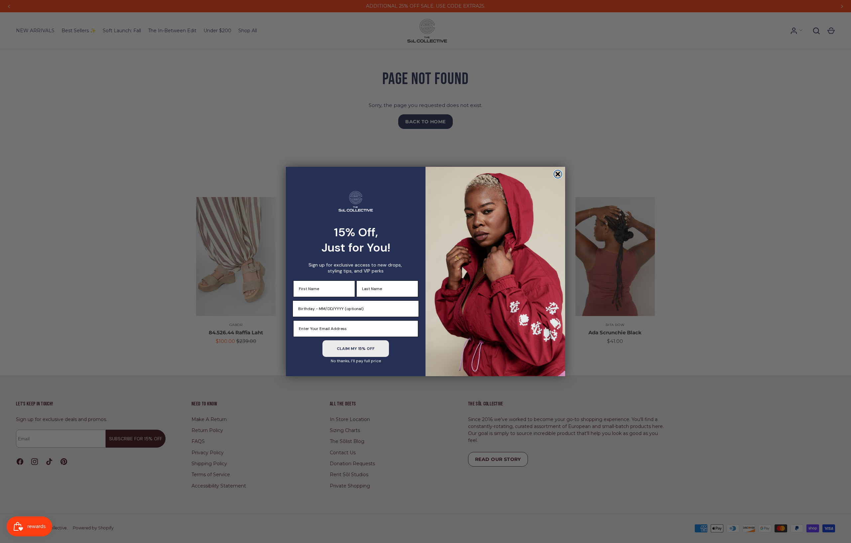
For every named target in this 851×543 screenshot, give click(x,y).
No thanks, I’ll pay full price (356, 361)
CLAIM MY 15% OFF (356, 348)
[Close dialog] (558, 174)
